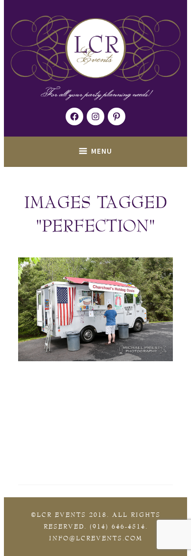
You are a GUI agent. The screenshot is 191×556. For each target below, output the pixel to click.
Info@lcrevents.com (96, 538)
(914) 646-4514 (117, 527)
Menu (101, 151)
